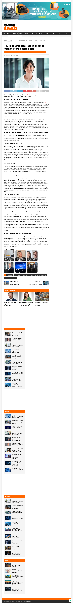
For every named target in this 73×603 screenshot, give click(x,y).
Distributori (39, 33)
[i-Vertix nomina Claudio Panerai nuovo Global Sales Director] (8, 334)
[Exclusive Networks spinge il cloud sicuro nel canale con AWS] (8, 444)
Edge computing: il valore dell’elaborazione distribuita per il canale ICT (17, 583)
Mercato (15, 33)
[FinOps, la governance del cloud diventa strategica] (8, 565)
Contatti (48, 598)
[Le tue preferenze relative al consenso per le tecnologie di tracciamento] (70, 600)
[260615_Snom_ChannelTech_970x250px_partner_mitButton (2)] (36, 19)
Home (4, 33)
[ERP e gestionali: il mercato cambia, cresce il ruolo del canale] (8, 576)
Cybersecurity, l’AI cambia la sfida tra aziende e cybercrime (17, 385)
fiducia (31, 275)
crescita (24, 275)
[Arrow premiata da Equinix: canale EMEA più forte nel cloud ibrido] (8, 470)
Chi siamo (42, 598)
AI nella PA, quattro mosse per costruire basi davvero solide (17, 362)
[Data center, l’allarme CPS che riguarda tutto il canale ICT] (8, 368)
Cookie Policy (61, 598)
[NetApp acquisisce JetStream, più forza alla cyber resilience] (8, 345)
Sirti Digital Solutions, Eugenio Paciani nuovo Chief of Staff (10, 304)
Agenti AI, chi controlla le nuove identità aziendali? (17, 373)
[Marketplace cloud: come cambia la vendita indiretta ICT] (8, 571)
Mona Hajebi (15, 55)
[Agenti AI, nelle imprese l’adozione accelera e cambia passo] (8, 356)
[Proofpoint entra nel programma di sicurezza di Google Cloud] (8, 351)
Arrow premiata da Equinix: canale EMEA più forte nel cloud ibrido (17, 470)
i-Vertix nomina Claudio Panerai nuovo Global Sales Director (17, 334)
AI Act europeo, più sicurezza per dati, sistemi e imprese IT (16, 536)
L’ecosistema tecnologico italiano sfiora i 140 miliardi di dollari (17, 530)
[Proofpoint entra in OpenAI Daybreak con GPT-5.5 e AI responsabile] (8, 463)
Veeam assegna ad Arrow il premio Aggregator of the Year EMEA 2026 (17, 456)
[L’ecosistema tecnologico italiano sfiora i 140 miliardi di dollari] (8, 529)
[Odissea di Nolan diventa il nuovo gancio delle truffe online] (8, 553)
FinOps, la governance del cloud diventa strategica (17, 565)
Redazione (68, 598)
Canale (8, 33)
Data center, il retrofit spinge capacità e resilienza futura (17, 542)
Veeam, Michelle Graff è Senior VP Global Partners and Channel (17, 450)
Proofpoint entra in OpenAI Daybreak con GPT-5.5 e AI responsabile (17, 463)
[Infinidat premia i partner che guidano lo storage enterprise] (8, 422)
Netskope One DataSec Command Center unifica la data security (17, 379)
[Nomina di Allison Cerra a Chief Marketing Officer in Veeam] (26, 296)
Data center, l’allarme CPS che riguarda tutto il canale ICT (17, 368)
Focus (6, 560)
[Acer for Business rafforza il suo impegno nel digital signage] (8, 548)
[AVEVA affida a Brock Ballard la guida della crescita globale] (8, 339)
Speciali (65, 33)
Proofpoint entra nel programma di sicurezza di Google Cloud (17, 351)
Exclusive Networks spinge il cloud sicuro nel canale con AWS (17, 445)
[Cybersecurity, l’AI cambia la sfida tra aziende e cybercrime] (8, 385)
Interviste (59, 33)
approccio (9, 275)
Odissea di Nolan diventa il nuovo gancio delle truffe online (17, 553)
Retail (32, 33)
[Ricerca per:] (15, 36)
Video (54, 33)
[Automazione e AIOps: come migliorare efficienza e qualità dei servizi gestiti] (8, 589)
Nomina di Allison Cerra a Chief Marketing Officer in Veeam (26, 304)
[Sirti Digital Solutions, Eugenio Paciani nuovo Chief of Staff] (11, 296)
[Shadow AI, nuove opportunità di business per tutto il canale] (8, 439)
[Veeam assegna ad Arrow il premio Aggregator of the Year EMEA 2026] (8, 456)
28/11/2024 (7, 55)
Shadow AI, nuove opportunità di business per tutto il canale (17, 439)
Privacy (54, 598)
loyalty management (40, 275)
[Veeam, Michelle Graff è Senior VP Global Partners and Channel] (8, 450)
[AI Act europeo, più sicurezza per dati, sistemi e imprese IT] (8, 536)
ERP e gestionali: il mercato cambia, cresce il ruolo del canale (17, 577)
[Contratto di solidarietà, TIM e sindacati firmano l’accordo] (42, 296)
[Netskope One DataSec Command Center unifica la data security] (8, 379)
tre (45, 102)
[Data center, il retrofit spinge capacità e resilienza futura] (8, 542)
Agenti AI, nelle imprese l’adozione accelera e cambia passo (17, 357)
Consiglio (17, 275)
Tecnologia (47, 33)
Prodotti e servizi (23, 33)
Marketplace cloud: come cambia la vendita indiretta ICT (17, 571)
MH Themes (28, 601)
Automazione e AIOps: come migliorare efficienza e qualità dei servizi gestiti (17, 589)
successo (13, 277)
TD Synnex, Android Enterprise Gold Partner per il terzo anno (17, 433)
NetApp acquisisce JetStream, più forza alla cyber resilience (17, 345)
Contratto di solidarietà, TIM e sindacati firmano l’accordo (42, 304)
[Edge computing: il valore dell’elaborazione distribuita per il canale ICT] (8, 582)
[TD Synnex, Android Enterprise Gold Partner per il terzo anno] (8, 433)
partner (7, 277)
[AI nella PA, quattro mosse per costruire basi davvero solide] (8, 362)
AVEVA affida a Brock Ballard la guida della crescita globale (17, 340)
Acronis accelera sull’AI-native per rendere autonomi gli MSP (17, 428)
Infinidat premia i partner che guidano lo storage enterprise (17, 422)
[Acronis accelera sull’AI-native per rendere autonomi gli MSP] (8, 427)
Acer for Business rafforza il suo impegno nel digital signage (17, 548)
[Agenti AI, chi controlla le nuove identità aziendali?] (8, 373)
